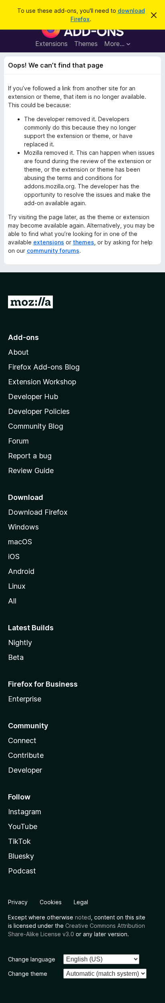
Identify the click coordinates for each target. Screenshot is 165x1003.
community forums (53, 250)
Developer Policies (39, 411)
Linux (17, 586)
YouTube (22, 826)
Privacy (18, 902)
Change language (31, 959)
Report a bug (30, 456)
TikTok (19, 841)
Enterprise (24, 699)
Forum (18, 441)
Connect (22, 740)
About (18, 352)
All (12, 601)
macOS (20, 541)
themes (83, 242)
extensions (48, 242)
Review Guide (31, 470)
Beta (16, 657)
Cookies (51, 902)
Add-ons (23, 337)
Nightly (20, 642)
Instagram (24, 811)
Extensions (51, 44)
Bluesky (21, 856)
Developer (25, 770)
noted (83, 917)
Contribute (26, 755)
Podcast (22, 871)
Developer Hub (33, 396)
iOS (14, 556)
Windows (23, 527)
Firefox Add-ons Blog (44, 367)
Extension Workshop (42, 382)
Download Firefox (38, 512)
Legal (81, 902)
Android (21, 571)
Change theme (27, 973)
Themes (86, 44)
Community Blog (35, 426)
